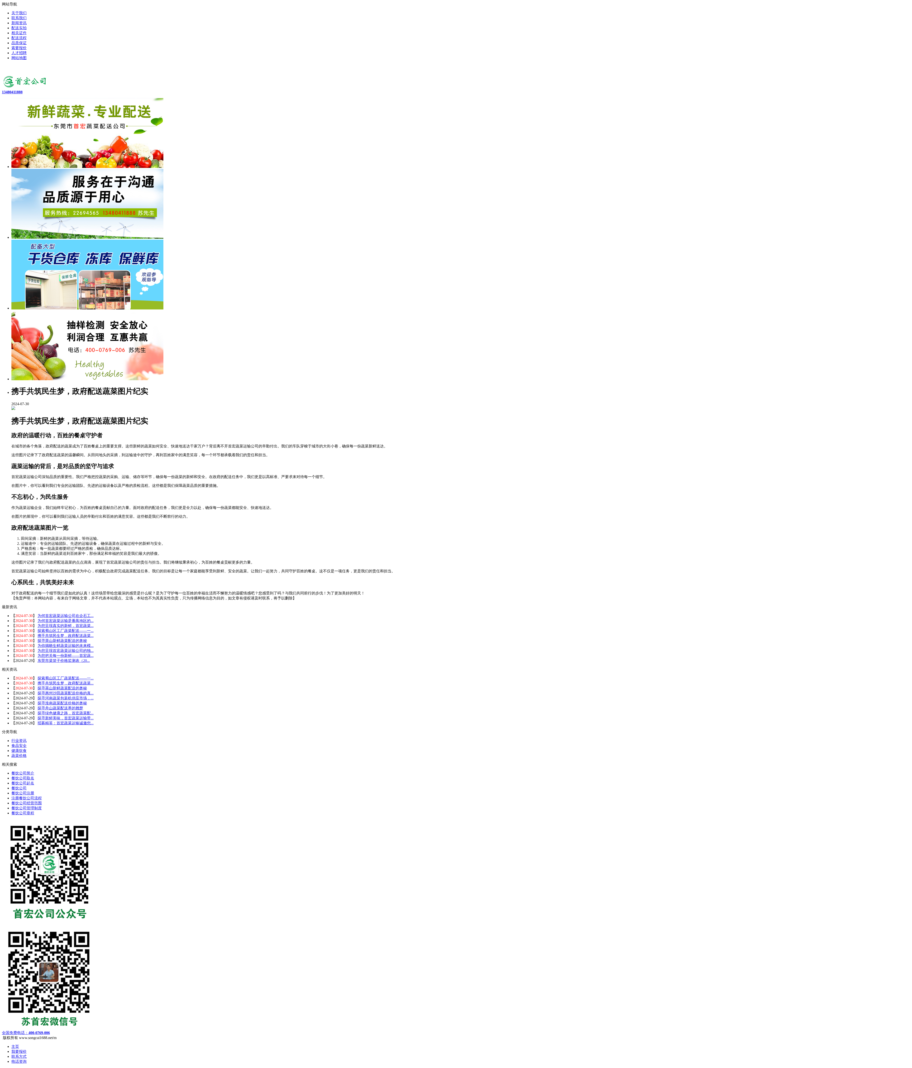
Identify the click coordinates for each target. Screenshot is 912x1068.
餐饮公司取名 (22, 778)
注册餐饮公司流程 (26, 798)
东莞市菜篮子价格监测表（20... (64, 661)
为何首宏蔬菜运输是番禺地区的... (66, 621)
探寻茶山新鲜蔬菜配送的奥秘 (62, 641)
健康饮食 (19, 751)
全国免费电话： (26, 1033)
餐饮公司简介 (22, 773)
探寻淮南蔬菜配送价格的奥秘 (62, 703)
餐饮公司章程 (22, 813)
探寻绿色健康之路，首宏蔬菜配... (66, 713)
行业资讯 (19, 741)
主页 (15, 1046)
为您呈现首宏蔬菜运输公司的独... (66, 651)
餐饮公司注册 (22, 793)
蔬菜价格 (19, 756)
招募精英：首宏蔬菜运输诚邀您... (66, 723)
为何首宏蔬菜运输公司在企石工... (66, 616)
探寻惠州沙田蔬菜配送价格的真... (66, 693)
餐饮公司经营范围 (26, 803)
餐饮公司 (19, 788)
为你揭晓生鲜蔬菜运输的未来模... (66, 646)
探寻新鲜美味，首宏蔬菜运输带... (66, 718)
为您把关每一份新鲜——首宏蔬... (66, 656)
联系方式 (19, 1056)
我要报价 (19, 1051)
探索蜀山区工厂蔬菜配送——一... (66, 631)
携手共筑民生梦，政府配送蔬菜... (66, 636)
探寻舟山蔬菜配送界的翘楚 (60, 708)
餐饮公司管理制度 (26, 808)
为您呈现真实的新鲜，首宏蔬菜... (66, 626)
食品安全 (19, 746)
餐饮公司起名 (22, 783)
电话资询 (19, 1061)
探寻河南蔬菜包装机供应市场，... (66, 698)
